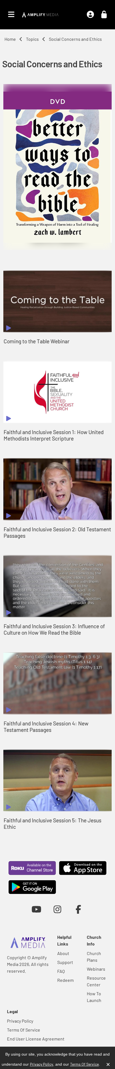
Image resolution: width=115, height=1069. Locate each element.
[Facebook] (78, 909)
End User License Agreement (35, 1038)
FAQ (61, 971)
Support (65, 962)
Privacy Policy (20, 1020)
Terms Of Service (23, 1029)
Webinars (96, 969)
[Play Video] (57, 301)
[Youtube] (36, 909)
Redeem (65, 980)
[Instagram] (57, 909)
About (63, 953)
